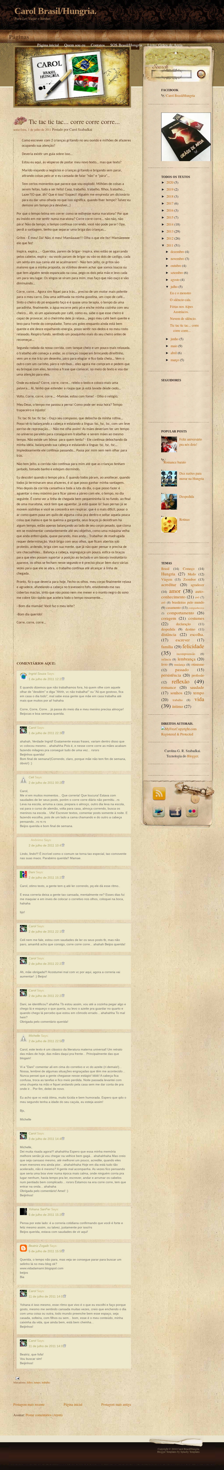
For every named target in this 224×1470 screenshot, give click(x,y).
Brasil (165, 568)
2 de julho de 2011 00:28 (46, 782)
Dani (32, 872)
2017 (169, 203)
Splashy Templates (190, 1451)
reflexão (180, 681)
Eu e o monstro (180, 293)
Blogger (192, 756)
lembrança (187, 659)
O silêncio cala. (180, 299)
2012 (169, 238)
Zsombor (189, 579)
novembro (177, 258)
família (167, 646)
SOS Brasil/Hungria (126, 44)
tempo (37, 1382)
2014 (169, 224)
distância (168, 634)
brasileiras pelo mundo (188, 602)
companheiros (196, 608)
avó (197, 597)
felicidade (193, 646)
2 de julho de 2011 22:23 (46, 996)
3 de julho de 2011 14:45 (46, 1139)
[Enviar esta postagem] (16, 1377)
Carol (32, 727)
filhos (30, 1382)
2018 (169, 196)
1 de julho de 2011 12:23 (46, 679)
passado (182, 669)
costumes (196, 618)
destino (190, 629)
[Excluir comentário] (63, 679)
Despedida (186, 496)
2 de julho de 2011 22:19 (46, 931)
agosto (175, 279)
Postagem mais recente (29, 1404)
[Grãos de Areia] (186, 139)
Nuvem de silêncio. (183, 318)
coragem (168, 618)
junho (174, 338)
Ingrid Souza (37, 673)
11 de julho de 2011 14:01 (47, 1296)
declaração (183, 624)
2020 (169, 182)
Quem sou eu (74, 44)
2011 (169, 245)
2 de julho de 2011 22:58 (46, 1041)
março (175, 359)
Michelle (34, 1035)
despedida (168, 629)
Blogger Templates (167, 1451)
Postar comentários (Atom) (44, 1415)
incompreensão (186, 654)
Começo (188, 568)
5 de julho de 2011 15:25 (46, 1214)
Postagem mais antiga (116, 1404)
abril (174, 352)
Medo (192, 574)
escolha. (197, 634)
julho (174, 286)
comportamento (180, 612)
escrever (183, 640)
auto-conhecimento (182, 594)
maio (174, 345)
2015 (169, 217)
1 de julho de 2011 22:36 (46, 733)
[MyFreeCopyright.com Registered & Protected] (182, 734)
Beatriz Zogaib (39, 1245)
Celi (31, 777)
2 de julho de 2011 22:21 (46, 963)
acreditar (168, 584)
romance (168, 687)
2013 (169, 231)
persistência (171, 675)
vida (199, 699)
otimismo (197, 664)
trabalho (46, 1382)
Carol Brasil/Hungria (180, 95)
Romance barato (175, 462)
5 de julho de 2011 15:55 (46, 1251)
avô (163, 602)
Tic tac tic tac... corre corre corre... (74, 121)
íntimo (177, 706)
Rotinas (184, 519)
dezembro (177, 251)
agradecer (197, 584)
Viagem (166, 579)
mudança (179, 664)
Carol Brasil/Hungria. (55, 11)
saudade (197, 687)
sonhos (176, 692)
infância (166, 659)
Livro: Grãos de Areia (164, 44)
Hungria (168, 574)
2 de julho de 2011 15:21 (46, 877)
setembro (177, 272)
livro (164, 664)
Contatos (98, 44)
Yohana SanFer (39, 1209)
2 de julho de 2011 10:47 (46, 845)
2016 (169, 210)
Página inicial (48, 44)
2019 (169, 189)
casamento (173, 607)
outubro (176, 265)
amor (175, 590)
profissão (198, 675)
